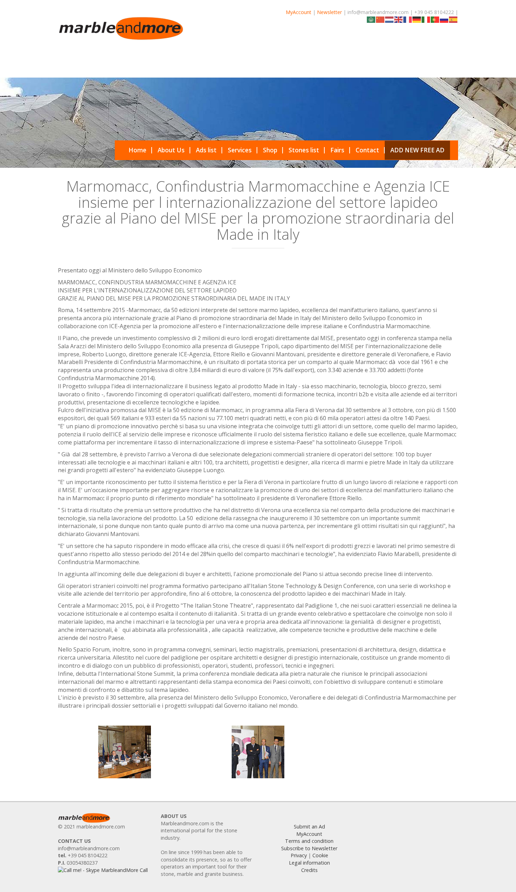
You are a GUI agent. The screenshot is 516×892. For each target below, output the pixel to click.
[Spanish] (453, 19)
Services (240, 150)
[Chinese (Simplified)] (380, 19)
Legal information (309, 862)
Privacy (299, 855)
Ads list (206, 150)
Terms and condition (309, 841)
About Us (171, 150)
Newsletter (329, 12)
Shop (270, 150)
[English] (398, 19)
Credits (309, 870)
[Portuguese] (435, 19)
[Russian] (444, 19)
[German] (417, 19)
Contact (367, 150)
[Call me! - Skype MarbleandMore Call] (103, 870)
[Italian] (426, 19)
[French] (407, 19)
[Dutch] (389, 19)
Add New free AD (417, 150)
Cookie (320, 855)
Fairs (337, 150)
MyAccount (298, 12)
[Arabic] (371, 19)
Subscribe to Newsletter (309, 848)
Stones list (304, 150)
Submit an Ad (309, 826)
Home (137, 150)
